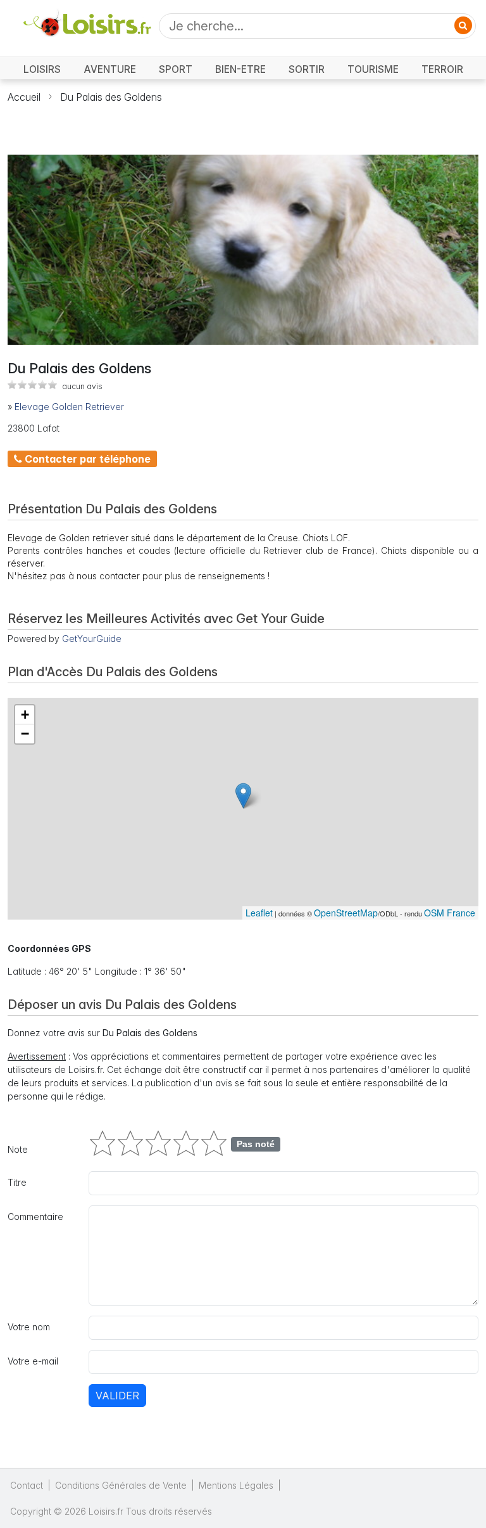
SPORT (175, 69)
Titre (17, 1182)
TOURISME (373, 69)
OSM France (449, 912)
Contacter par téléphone (86, 459)
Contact (26, 1485)
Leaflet (259, 912)
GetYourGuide (92, 638)
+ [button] (25, 714)
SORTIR (307, 69)
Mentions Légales (236, 1485)
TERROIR (442, 69)
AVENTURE (110, 69)
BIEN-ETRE (240, 69)
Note (18, 1149)
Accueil (24, 97)
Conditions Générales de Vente (121, 1485)
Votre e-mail (33, 1361)
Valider (117, 1395)
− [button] (25, 734)
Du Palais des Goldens (111, 97)
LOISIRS (42, 69)
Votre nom (29, 1326)
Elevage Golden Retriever (69, 406)
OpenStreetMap (346, 912)
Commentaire (35, 1216)
